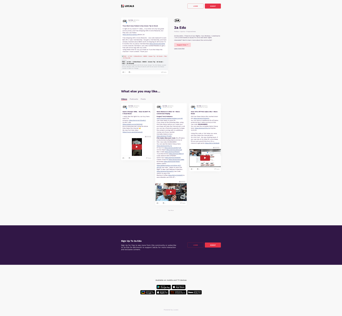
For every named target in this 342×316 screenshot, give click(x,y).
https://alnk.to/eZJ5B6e (176, 159)
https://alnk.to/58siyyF (176, 154)
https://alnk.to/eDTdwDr (172, 161)
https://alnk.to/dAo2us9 (174, 150)
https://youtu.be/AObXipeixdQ (133, 132)
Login (195, 6)
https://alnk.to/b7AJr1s (164, 146)
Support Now (181, 45)
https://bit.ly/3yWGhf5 (175, 175)
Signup (213, 6)
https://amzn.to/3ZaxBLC (137, 120)
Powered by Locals (171, 310)
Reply (164, 72)
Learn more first (179, 48)
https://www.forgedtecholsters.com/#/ (170, 118)
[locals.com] (127, 6)
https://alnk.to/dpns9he (157, 44)
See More (171, 210)
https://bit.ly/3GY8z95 (212, 143)
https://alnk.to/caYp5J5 (130, 34)
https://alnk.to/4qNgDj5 (173, 157)
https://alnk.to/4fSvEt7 (172, 152)
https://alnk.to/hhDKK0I (201, 118)
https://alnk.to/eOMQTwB (172, 148)
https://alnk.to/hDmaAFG (165, 171)
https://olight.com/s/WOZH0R (132, 124)
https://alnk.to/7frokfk (164, 136)
